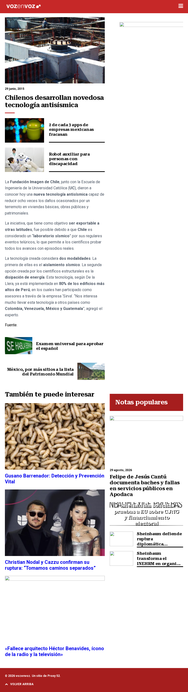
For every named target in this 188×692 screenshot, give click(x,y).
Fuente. (11, 325)
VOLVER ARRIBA (22, 684)
